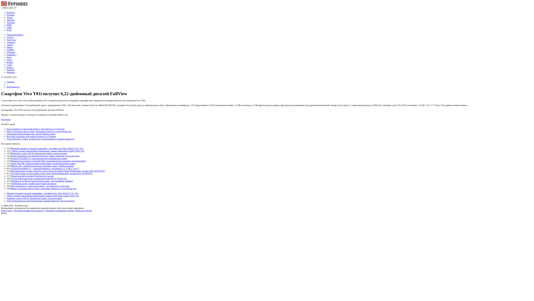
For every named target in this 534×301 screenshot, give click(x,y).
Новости (11, 12)
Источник (6, 119)
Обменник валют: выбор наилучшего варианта (34, 183)
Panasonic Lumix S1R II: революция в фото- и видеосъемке (39, 153)
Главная (10, 82)
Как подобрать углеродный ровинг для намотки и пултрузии (36, 129)
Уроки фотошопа (15, 35)
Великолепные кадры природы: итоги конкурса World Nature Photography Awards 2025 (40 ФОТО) (58, 171)
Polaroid (10, 70)
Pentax (10, 67)
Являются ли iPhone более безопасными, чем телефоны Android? (42, 181)
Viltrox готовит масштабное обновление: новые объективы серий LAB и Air (48, 151)
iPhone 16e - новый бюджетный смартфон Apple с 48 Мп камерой (43, 166)
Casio (9, 65)
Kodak (10, 62)
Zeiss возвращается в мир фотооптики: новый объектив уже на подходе (46, 156)
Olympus (11, 52)
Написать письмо (83, 210)
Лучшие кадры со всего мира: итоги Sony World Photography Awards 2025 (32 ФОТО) (52, 173)
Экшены (11, 42)
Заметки (10, 20)
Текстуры (11, 40)
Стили (10, 37)
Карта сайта (6, 210)
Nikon (9, 47)
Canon (10, 45)
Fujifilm (10, 50)
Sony (9, 57)
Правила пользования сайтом (60, 210)
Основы (10, 15)
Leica (9, 60)
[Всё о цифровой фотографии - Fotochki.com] (14, 5)
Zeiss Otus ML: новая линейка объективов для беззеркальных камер (44, 163)
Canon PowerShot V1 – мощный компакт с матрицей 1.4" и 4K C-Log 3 (45, 168)
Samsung (11, 72)
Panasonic (11, 55)
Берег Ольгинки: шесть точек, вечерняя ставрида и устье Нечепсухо (39, 131)
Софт (9, 27)
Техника (11, 22)
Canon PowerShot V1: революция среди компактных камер (39, 158)
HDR (9, 25)
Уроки (10, 17)
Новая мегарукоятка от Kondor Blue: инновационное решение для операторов (49, 161)
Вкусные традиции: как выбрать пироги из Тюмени (31, 136)
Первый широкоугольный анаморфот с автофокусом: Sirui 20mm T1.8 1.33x (47, 148)
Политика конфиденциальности (29, 210)
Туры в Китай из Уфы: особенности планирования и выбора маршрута (40, 139)
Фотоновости (13, 87)
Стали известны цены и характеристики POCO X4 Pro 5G (39, 178)
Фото (9, 30)
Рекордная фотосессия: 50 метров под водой (33, 176)
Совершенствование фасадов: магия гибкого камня (31, 134)
